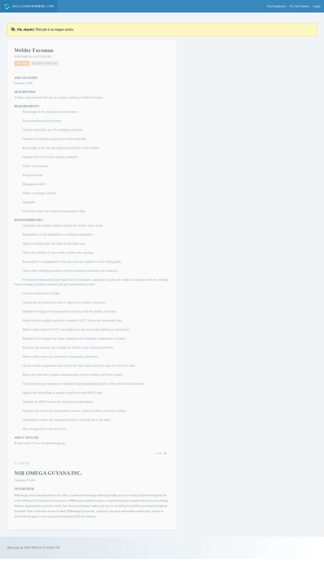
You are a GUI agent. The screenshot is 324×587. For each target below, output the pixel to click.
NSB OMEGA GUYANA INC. (33, 56)
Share (160, 453)
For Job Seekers (299, 6)
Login (316, 6)
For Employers (276, 6)
